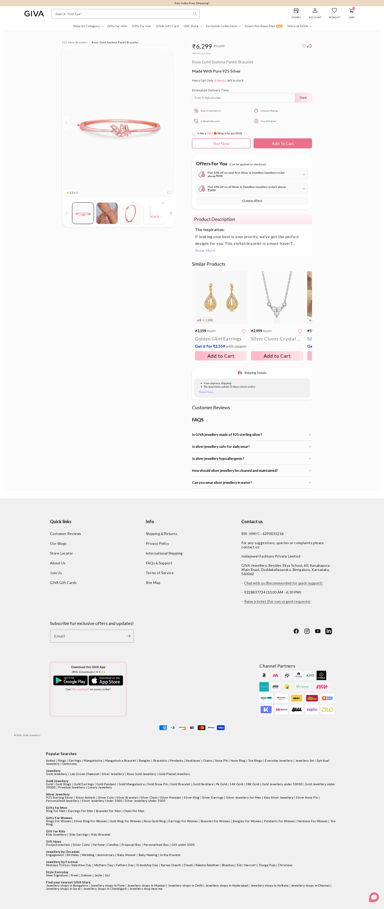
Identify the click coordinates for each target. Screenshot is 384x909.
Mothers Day (103, 865)
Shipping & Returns (162, 533)
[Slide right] (171, 213)
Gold (49, 784)
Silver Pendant (170, 797)
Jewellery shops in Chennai (310, 885)
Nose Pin (221, 760)
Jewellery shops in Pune (108, 885)
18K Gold (252, 784)
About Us (57, 563)
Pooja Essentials (58, 844)
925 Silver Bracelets (75, 42)
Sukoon (86, 875)
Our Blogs (58, 543)
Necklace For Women (312, 821)
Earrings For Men (80, 811)
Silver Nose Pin (307, 797)
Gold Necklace (203, 784)
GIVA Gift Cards (63, 582)
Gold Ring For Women (125, 821)
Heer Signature (57, 875)
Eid (239, 865)
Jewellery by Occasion (63, 851)
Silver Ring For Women (90, 821)
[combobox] (125, 13)
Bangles (144, 760)
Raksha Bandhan (207, 865)
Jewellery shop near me (146, 888)
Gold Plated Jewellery (174, 774)
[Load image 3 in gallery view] (131, 213)
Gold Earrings (84, 784)
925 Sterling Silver (59, 797)
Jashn (98, 875)
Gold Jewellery (56, 774)
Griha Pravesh (170, 855)
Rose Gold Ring (155, 821)
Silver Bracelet (127, 797)
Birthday (73, 855)
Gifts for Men (56, 807)
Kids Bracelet (101, 834)
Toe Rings (255, 760)
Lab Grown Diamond (84, 774)
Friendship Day (147, 865)
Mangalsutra (93, 760)
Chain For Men (133, 811)
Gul (107, 875)
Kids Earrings (79, 834)
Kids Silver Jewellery (279, 797)
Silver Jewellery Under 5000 (102, 800)
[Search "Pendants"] (195, 13)
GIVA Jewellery (32, 735)
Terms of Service (160, 573)
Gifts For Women (59, 818)
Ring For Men (55, 811)
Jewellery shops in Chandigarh (105, 888)
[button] (88, 26)
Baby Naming (148, 855)
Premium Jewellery (71, 787)
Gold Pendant (106, 784)
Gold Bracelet (180, 784)
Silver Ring (192, 797)
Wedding (88, 855)
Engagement (55, 855)
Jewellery (53, 770)
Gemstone (69, 763)
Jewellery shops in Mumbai (146, 885)
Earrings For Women (183, 821)
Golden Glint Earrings (220, 342)
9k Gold (221, 784)
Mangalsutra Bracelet (120, 760)
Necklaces (193, 760)
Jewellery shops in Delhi (185, 885)
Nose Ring (238, 760)
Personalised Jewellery (62, 800)
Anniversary (106, 855)
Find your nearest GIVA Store (68, 882)
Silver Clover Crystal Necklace (277, 338)
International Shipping (164, 553)
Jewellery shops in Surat (63, 888)
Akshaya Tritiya (57, 865)
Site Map (153, 582)
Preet (75, 875)
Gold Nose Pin (157, 784)
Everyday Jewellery (279, 760)
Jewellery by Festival (62, 862)
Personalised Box (156, 844)
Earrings (75, 760)
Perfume (99, 844)
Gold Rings (63, 784)
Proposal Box (131, 844)
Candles (113, 844)
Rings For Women (58, 821)
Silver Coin (106, 797)
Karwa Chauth (171, 865)
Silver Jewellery (113, 774)
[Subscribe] (129, 636)
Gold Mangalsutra (132, 784)
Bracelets (160, 760)
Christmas (285, 865)
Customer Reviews (65, 533)
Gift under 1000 (183, 844)
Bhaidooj (228, 865)
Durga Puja (267, 865)
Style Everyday (57, 872)
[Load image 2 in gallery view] (107, 213)
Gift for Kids (55, 831)
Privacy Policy (157, 543)
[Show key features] (66, 122)
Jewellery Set (305, 760)
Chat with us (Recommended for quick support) (283, 583)
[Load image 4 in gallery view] (154, 213)
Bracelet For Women (215, 821)
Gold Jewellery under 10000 (282, 784)
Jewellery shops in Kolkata (269, 885)
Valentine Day (81, 865)
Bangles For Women (247, 821)
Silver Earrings (213, 797)
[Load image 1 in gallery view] (83, 213)
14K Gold (236, 784)
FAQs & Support (159, 563)
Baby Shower (126, 855)
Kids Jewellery (56, 834)
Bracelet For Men (108, 811)
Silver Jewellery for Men (243, 797)
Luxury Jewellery (100, 787)
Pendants (176, 760)
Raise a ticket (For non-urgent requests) (277, 601)
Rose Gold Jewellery (141, 774)
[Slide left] (67, 213)
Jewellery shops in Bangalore (67, 885)
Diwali (188, 865)
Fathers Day (125, 865)
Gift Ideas (53, 841)
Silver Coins (81, 844)
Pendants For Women (279, 821)
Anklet (50, 760)
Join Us (56, 573)
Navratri (250, 865)
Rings (62, 760)
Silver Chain (149, 797)
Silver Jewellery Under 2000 (145, 800)
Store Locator (61, 553)
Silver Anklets (86, 797)
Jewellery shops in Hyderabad (226, 885)
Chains (208, 760)
